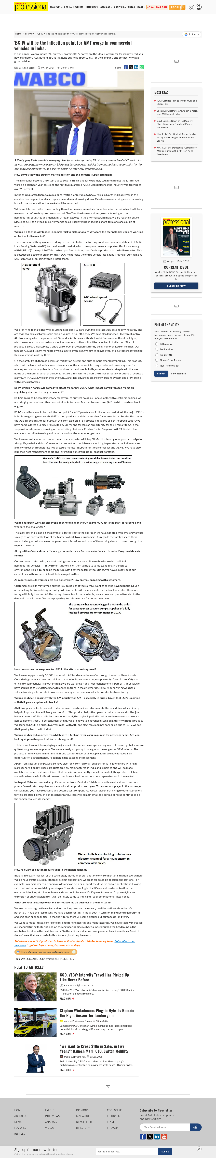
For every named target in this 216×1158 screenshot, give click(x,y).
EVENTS (49, 1110)
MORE (140, 7)
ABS (34, 958)
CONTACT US (114, 1110)
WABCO (26, 958)
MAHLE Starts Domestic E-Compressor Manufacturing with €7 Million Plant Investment (177, 151)
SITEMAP (112, 1127)
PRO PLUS (177, 7)
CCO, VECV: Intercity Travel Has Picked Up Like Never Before (94, 977)
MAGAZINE (82, 1116)
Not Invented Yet (169, 365)
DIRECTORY (83, 1127)
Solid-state (166, 354)
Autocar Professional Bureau (78, 1021)
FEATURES (78, 7)
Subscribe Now (176, 285)
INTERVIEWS (92, 7)
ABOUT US (20, 1116)
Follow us (194, 34)
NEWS (67, 7)
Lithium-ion (166, 343)
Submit (161, 373)
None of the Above (170, 360)
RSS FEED (19, 1133)
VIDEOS (131, 7)
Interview (29, 33)
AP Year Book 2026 (157, 7)
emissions (51, 958)
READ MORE (67, 998)
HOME (18, 1110)
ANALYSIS (119, 7)
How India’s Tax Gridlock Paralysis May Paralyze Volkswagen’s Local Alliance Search (176, 137)
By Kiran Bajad (27, 67)
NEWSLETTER (84, 1121)
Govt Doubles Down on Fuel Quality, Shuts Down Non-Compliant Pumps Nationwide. (175, 124)
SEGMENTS (55, 7)
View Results (178, 373)
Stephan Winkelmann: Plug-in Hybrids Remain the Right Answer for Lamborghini (97, 1013)
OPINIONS (105, 7)
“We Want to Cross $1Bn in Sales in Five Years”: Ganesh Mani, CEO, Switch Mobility (94, 1049)
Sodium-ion (166, 349)
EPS (60, 958)
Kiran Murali (70, 985)
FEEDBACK (113, 1116)
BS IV (41, 958)
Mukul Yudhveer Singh (75, 1056)
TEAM (110, 1121)
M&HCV (69, 958)
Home (18, 33)
